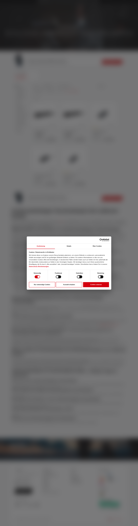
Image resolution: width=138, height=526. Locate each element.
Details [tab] (69, 246)
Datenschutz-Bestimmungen (39, 266)
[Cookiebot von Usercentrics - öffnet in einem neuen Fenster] (101, 239)
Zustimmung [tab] (41, 246)
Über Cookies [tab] (97, 246)
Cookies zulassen (96, 284)
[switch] (58, 276)
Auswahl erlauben (69, 284)
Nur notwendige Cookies (42, 284)
